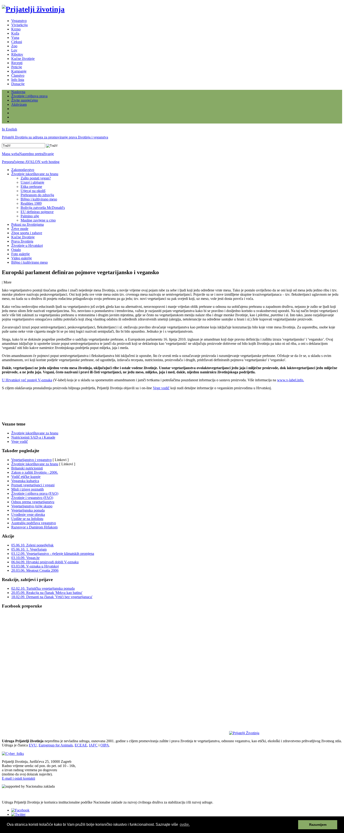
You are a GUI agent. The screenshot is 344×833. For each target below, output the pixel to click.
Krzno (16, 29)
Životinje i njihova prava (29, 96)
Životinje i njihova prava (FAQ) (34, 493)
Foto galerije (20, 254)
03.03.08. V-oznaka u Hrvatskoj (35, 566)
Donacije (18, 84)
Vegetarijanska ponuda (28, 510)
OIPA (104, 745)
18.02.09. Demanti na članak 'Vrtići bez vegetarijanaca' (51, 597)
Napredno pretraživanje (36, 154)
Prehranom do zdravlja (37, 195)
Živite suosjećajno (24, 100)
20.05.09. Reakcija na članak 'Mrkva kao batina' (46, 593)
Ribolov (17, 54)
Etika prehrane (31, 187)
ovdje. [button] (185, 824)
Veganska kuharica (25, 481)
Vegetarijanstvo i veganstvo (31, 460)
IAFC (93, 745)
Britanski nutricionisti (27, 468)
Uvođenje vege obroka (28, 515)
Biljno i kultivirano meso (39, 199)
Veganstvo (19, 21)
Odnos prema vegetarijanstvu (32, 502)
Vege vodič (161, 388)
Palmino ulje (30, 216)
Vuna (15, 38)
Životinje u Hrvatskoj (27, 245)
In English (9, 129)
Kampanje (18, 71)
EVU (33, 745)
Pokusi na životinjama (27, 224)
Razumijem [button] (317, 824)
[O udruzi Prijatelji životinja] (244, 733)
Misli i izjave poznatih (27, 489)
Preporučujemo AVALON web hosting (30, 162)
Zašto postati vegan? (36, 178)
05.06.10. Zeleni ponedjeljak (32, 545)
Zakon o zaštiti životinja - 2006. (34, 472)
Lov (14, 50)
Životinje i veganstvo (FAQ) (32, 498)
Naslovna (18, 92)
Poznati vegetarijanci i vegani (33, 485)
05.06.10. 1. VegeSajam (29, 549)
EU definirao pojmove (37, 212)
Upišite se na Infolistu (27, 519)
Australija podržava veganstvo (33, 523)
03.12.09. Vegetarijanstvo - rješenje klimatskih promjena (52, 554)
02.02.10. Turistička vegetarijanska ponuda (43, 588)
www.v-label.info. (290, 380)
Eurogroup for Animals (56, 745)
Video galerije (21, 258)
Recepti (16, 63)
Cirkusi (16, 42)
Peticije (16, 67)
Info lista (17, 80)
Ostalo (16, 250)
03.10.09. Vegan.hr (25, 558)
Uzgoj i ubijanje (32, 182)
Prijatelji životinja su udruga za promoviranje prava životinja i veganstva (55, 137)
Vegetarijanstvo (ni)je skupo (31, 506)
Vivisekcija (19, 25)
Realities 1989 (31, 203)
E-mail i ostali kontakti (18, 778)
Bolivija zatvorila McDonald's (43, 208)
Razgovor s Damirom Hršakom (34, 527)
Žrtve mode (19, 229)
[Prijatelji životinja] (33, 9)
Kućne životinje (23, 59)
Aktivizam (19, 104)
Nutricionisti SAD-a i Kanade (33, 437)
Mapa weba (10, 154)
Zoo (14, 46)
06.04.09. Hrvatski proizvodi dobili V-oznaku (45, 562)
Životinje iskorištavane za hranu (34, 174)
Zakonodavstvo (22, 170)
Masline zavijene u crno (38, 220)
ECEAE (81, 745)
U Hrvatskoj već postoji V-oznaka (27, 380)
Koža (15, 33)
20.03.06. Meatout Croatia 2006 (35, 570)
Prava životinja (22, 241)
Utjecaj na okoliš (33, 191)
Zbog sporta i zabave (26, 233)
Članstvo (17, 75)
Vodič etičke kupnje (25, 477)
